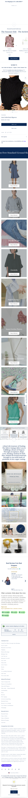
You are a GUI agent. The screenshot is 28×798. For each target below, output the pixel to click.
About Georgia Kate (5, 701)
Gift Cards (3, 693)
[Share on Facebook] (5, 152)
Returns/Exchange (5, 671)
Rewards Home (4, 720)
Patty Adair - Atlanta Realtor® (8, 707)
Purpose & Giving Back (6, 703)
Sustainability (4, 710)
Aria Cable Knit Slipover (9, 137)
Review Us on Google (6, 722)
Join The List (4, 675)
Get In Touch (4, 684)
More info (14, 653)
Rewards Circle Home (6, 667)
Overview (3, 742)
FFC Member (4, 716)
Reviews (3, 714)
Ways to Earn (4, 735)
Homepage (3, 727)
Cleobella (3, 135)
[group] (14, 23)
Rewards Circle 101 (5, 678)
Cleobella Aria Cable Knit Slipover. (15, 90)
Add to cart (14, 144)
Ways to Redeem (5, 737)
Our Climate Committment (7, 725)
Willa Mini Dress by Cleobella (9, 70)
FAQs (2, 688)
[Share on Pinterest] (9, 152)
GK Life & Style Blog (6, 718)
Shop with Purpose (5, 705)
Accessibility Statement (6, 690)
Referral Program (5, 739)
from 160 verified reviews (13, 588)
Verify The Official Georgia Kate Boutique (10, 662)
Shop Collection (14, 78)
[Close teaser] (24, 405)
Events (2, 686)
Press (2, 712)
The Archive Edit (5, 695)
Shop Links (3, 682)
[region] (14, 23)
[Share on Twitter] (7, 152)
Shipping (3, 669)
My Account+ (4, 665)
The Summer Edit (9, 52)
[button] (3, 600)
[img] (14, 587)
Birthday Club (4, 673)
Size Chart (3, 680)
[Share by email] (10, 152)
